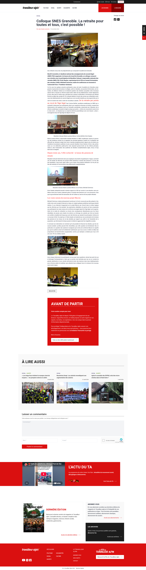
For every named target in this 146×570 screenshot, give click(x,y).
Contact (75, 560)
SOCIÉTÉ (59, 8)
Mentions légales (80, 568)
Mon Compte (76, 558)
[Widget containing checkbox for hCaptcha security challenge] (112, 440)
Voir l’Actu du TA (108, 481)
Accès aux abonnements (111, 518)
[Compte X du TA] (27, 560)
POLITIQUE (46, 8)
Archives (114, 1)
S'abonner (120, 1)
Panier (108, 1)
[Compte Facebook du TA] (30, 560)
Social (38, 16)
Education (52, 291)
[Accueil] (31, 8)
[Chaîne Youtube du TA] (23, 560)
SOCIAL (53, 8)
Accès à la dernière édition (69, 535)
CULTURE (74, 8)
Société (29, 373)
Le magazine (117, 8)
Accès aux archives (113, 536)
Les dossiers (104, 8)
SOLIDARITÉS (66, 8)
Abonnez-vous (77, 555)
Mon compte (101, 1)
